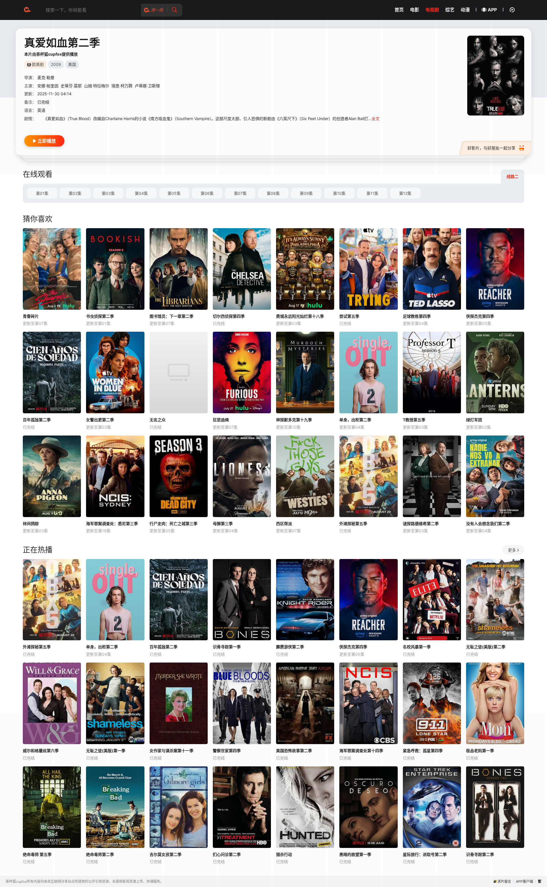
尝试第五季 (349, 316)
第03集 (108, 193)
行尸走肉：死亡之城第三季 (173, 523)
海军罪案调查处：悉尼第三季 (112, 523)
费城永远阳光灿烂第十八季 (300, 316)
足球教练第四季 (417, 316)
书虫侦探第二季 (100, 316)
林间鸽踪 (31, 523)
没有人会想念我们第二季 (488, 523)
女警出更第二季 (100, 419)
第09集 (306, 193)
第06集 (207, 193)
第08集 (273, 193)
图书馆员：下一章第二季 (171, 316)
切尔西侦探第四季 (229, 316)
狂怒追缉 (221, 419)
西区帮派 (284, 523)
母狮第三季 (223, 523)
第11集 (372, 193)
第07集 (240, 193)
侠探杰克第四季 (480, 316)
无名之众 (158, 419)
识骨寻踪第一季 (227, 646)
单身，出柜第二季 (355, 419)
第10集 (339, 193)
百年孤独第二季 (37, 419)
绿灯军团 (474, 419)
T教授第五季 (414, 419)
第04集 (141, 193)
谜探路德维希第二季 (421, 523)
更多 (512, 550)
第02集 (75, 193)
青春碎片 (31, 316)
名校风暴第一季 (417, 646)
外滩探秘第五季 (353, 523)
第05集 (174, 193)
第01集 (42, 193)
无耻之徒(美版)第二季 (485, 646)
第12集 (405, 193)
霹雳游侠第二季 (290, 646)
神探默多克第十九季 (294, 419)
